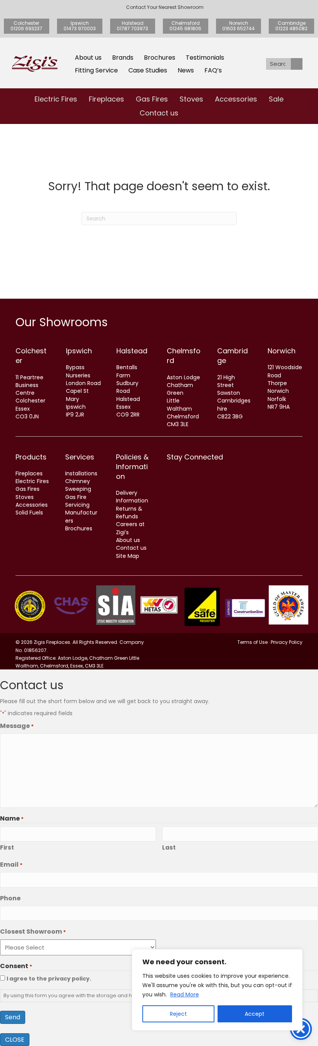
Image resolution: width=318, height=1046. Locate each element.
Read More (184, 994)
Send (12, 1017)
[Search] (296, 64)
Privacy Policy (286, 642)
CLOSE (14, 1039)
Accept (254, 1014)
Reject (178, 1014)
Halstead (131, 351)
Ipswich (79, 351)
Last (169, 847)
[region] (217, 990)
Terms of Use (252, 642)
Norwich (282, 351)
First (7, 847)
